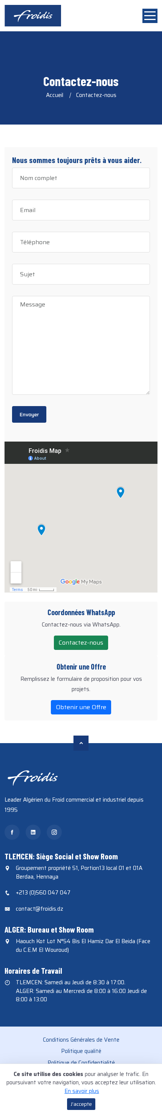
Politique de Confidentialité (81, 1062)
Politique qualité (81, 1051)
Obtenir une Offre (81, 707)
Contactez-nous (81, 642)
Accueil (54, 95)
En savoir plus (81, 1091)
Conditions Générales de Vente (81, 1039)
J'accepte (81, 1104)
